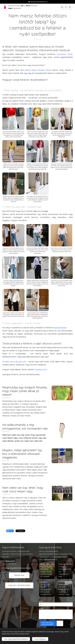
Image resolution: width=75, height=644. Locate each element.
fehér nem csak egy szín (15, 361)
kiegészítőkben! (60, 327)
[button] (62, 7)
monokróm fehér (64, 54)
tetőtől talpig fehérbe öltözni (38, 70)
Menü (70, 7)
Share (11, 531)
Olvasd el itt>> (41, 369)
